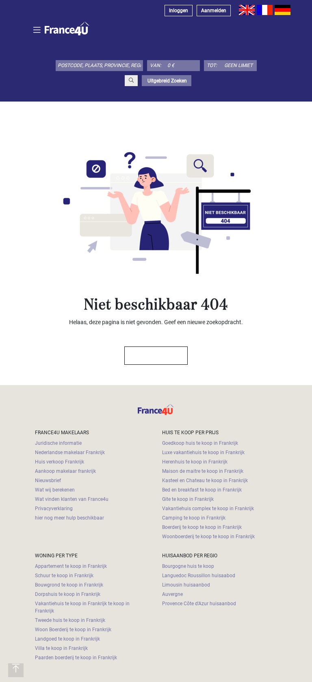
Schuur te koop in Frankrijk (64, 575)
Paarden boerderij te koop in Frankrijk (76, 657)
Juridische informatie (58, 443)
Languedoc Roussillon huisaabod (198, 575)
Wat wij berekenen (55, 490)
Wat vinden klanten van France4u (71, 499)
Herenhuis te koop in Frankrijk (195, 462)
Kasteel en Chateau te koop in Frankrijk (205, 480)
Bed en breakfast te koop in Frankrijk (202, 490)
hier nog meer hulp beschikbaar (69, 518)
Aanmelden (213, 10)
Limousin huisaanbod (186, 585)
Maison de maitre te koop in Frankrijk (202, 471)
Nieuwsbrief (48, 480)
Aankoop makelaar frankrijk (65, 471)
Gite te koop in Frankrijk (188, 499)
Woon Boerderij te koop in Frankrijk (73, 629)
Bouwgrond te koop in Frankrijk (69, 585)
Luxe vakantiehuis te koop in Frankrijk (203, 452)
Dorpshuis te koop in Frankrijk (67, 594)
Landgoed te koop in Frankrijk (67, 639)
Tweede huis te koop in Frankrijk (70, 620)
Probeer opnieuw (152, 355)
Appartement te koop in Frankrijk (71, 566)
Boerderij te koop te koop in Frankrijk (202, 527)
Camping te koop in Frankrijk (193, 518)
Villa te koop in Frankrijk (61, 648)
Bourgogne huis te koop (188, 566)
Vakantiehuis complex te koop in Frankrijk (208, 508)
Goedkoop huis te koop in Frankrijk (200, 443)
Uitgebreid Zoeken (166, 81)
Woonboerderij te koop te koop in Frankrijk (208, 536)
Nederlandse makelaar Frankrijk (70, 452)
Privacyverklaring (54, 508)
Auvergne (172, 594)
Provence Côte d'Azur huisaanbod (199, 603)
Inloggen (178, 10)
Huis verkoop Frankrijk (59, 462)
